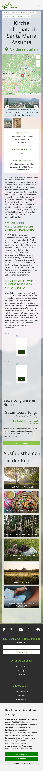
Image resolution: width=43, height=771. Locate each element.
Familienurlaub (21, 691)
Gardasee (17, 49)
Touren (21, 674)
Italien (23, 13)
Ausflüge (22, 670)
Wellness (22, 695)
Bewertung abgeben (21, 443)
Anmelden (22, 652)
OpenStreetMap (28, 94)
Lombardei (31, 13)
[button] (22, 75)
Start (5, 13)
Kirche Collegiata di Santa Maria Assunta (17, 16)
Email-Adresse (21, 642)
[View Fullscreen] (38, 57)
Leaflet (19, 94)
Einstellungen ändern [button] (21, 763)
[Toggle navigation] (39, 5)
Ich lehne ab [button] (21, 759)
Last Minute (21, 699)
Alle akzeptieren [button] (21, 754)
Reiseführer (13, 13)
